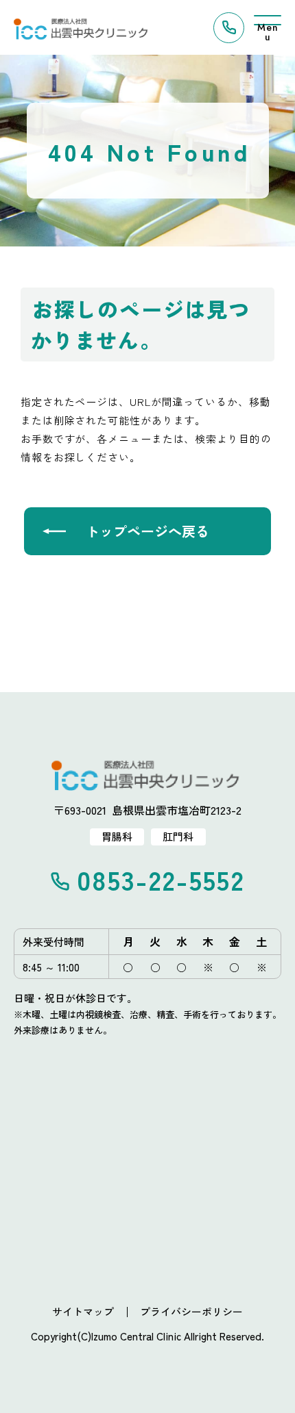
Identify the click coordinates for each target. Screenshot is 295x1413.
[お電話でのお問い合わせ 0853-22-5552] (228, 27)
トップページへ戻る (147, 531)
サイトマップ (83, 1311)
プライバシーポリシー (191, 1311)
